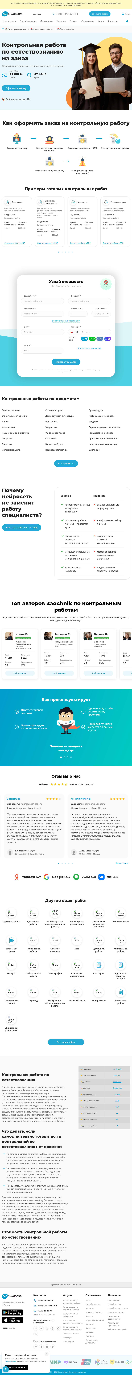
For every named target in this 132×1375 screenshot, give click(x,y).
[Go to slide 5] (72, 252)
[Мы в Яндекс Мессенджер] (35, 1334)
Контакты (112, 21)
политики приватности (70, 370)
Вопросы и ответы (116, 1312)
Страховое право (54, 410)
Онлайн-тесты (114, 1304)
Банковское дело (11, 410)
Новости (89, 1316)
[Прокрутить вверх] (126, 1364)
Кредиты (93, 421)
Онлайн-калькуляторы (118, 1308)
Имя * (27, 327)
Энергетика (51, 427)
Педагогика (51, 421)
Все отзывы (122, 863)
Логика (5, 421)
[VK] (99, 339)
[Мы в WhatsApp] (52, 1328)
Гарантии (61, 21)
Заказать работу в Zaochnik (21, 527)
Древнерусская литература (59, 415)
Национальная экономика (15, 432)
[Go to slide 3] (65, 252)
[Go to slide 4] (69, 252)
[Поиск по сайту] (127, 21)
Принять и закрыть (16, 1367)
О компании (46, 21)
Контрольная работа (31, 803)
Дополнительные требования (66, 321)
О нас (87, 1300)
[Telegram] (84, 339)
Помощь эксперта (71, 1333)
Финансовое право (55, 432)
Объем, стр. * (77, 308)
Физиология (8, 427)
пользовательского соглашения (53, 370)
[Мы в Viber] (47, 1328)
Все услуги (67, 1337)
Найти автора (20, 673)
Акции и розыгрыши (94, 1320)
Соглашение (10, 1361)
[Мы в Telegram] (35, 1328)
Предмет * (76, 296)
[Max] (107, 339)
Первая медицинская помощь (104, 427)
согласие (89, 370)
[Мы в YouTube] (47, 1346)
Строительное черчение (14, 415)
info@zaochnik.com (47, 1305)
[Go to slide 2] (62, 252)
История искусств (11, 449)
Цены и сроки (9, 21)
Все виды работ (66, 1042)
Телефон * (76, 327)
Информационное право (102, 415)
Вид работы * (30, 296)
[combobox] (42, 301)
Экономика (13, 798)
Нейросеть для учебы (117, 1329)
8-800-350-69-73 (45, 1300)
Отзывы (73, 21)
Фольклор (50, 438)
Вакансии (89, 1324)
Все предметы (66, 463)
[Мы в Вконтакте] (41, 1328)
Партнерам (90, 1328)
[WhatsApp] (92, 339)
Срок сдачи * (101, 308)
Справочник (87, 21)
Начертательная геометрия (103, 444)
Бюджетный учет (54, 444)
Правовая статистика (56, 449)
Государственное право (101, 432)
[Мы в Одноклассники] (41, 1346)
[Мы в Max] (58, 1328)
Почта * (27, 345)
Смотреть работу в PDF (14, 243)
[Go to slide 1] (59, 252)
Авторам (37, 14)
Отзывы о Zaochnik (93, 1312)
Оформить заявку (100, 14)
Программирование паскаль (104, 438)
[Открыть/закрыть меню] (3, 29)
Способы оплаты (28, 21)
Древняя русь (96, 410)
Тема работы (30, 308)
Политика (7, 444)
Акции (101, 21)
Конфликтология (80, 798)
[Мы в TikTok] (52, 1346)
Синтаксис (94, 449)
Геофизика (7, 438)
